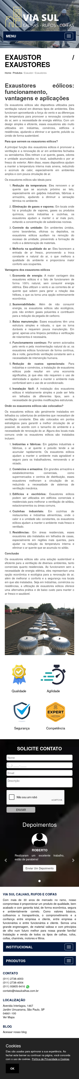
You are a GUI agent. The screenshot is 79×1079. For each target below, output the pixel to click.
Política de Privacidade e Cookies (50, 1059)
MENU (11, 36)
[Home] (39, 17)
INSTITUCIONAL (19, 946)
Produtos (17, 72)
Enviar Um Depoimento (40, 868)
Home (8, 72)
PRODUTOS (16, 960)
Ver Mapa (9, 1017)
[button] (6, 858)
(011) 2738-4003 (13, 978)
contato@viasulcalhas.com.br (21, 991)
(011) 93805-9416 (14, 986)
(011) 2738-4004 (13, 982)
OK (12, 1068)
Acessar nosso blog (15, 1032)
